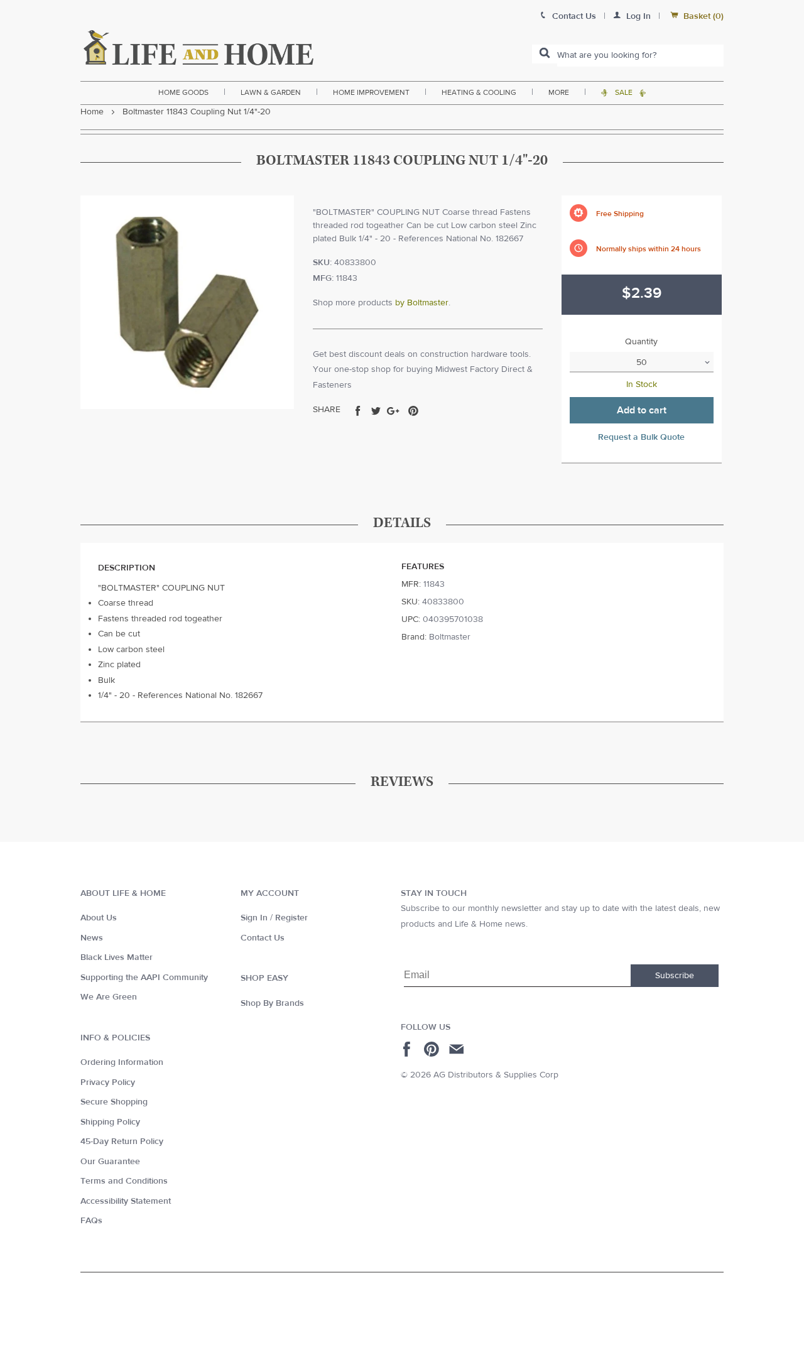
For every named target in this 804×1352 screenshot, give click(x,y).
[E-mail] (457, 1049)
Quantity (641, 341)
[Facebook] (408, 1049)
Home (92, 111)
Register (291, 918)
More (558, 92)
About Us (98, 918)
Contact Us (263, 938)
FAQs (91, 1220)
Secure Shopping (114, 1102)
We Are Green (108, 997)
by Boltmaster (421, 302)
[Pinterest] (433, 1049)
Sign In (254, 918)
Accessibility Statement (125, 1201)
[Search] (544, 54)
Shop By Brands (272, 1003)
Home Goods (183, 92)
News (91, 938)
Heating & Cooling (479, 92)
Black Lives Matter (116, 957)
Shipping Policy (110, 1122)
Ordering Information (121, 1062)
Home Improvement (371, 92)
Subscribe (674, 975)
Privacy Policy (107, 1082)
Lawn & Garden (271, 92)
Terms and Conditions (124, 1181)
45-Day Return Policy (121, 1141)
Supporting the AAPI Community (144, 977)
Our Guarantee (110, 1161)
